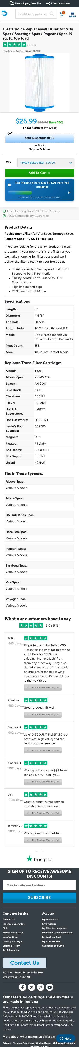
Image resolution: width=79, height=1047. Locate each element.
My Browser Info (51, 941)
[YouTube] (49, 987)
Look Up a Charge (12, 941)
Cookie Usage (43, 1043)
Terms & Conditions (23, 1043)
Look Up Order (10, 937)
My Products (49, 923)
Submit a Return (11, 945)
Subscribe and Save (53, 945)
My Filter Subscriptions (54, 928)
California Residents (64, 1043)
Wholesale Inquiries (13, 932)
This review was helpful (45, 687)
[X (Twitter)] (31, 987)
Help (68, 1038)
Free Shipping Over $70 (28, 3)
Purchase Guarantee (14, 923)
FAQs (5, 928)
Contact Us (9, 919)
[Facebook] (22, 987)
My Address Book (51, 937)
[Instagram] (40, 987)
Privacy (7, 1043)
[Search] (52, 14)
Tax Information (11, 950)
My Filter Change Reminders (57, 932)
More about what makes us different (29, 1036)
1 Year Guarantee (60, 3)
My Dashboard (50, 919)
